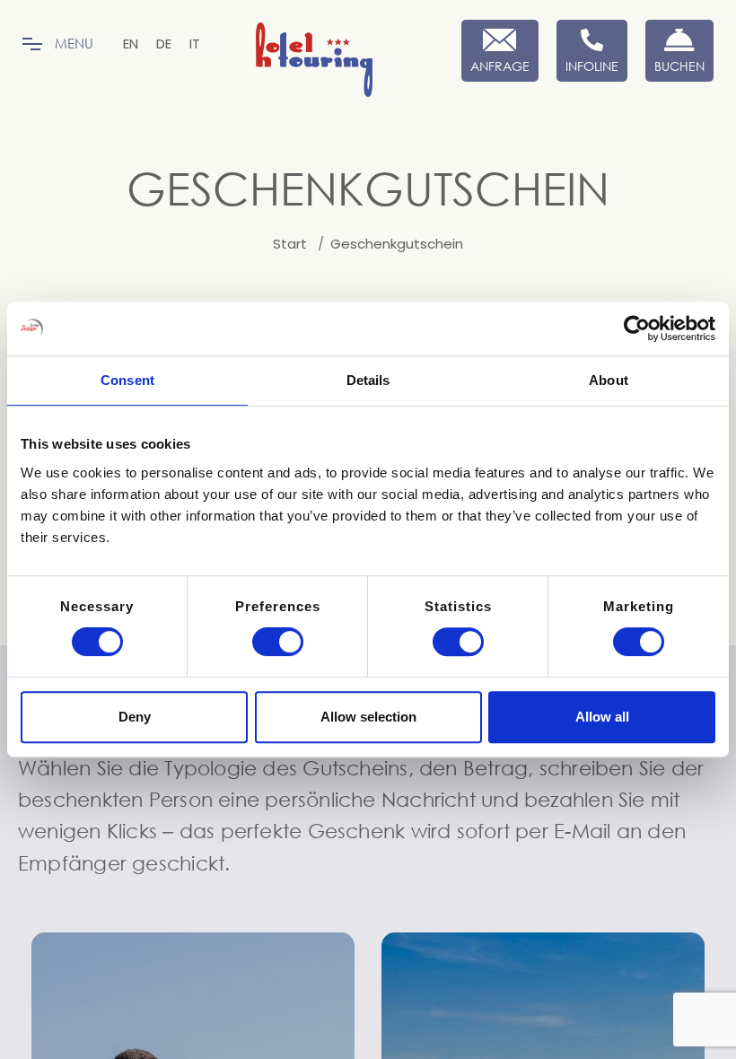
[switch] (277, 641)
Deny (134, 716)
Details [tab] (368, 380)
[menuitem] (130, 43)
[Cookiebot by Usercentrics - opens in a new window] (636, 328)
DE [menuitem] (163, 43)
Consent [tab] (127, 380)
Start (290, 244)
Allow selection (368, 716)
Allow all (602, 716)
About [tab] (608, 380)
